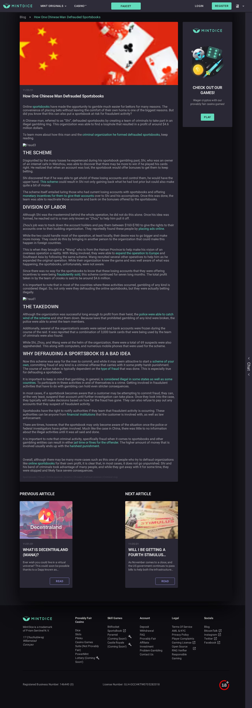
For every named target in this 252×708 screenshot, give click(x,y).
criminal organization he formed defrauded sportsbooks (121, 134)
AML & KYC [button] (179, 630)
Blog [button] (207, 626)
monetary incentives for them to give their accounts (58, 196)
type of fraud (110, 369)
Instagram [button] (210, 634)
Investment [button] (147, 646)
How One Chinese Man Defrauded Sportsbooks (67, 17)
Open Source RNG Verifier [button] (179, 648)
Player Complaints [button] (183, 638)
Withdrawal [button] (147, 630)
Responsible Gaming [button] (179, 656)
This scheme (49, 182)
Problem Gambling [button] (151, 650)
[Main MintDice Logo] (17, 6)
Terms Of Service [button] (182, 626)
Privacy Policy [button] (180, 634)
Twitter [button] (208, 638)
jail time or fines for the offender (96, 442)
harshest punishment (84, 446)
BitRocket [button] (113, 626)
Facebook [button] (210, 642)
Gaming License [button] (181, 642)
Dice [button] (77, 630)
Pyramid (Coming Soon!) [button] (117, 636)
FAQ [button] (142, 634)
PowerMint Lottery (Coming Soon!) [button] (85, 657)
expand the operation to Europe (137, 253)
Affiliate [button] (144, 642)
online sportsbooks (41, 463)
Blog (23, 17)
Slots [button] (78, 634)
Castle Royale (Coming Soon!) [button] (117, 644)
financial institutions (81, 414)
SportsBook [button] (114, 630)
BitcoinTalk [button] (211, 630)
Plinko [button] (79, 638)
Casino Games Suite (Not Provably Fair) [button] (87, 646)
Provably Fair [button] (148, 638)
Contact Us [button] (146, 654)
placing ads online (151, 229)
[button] (126, 6)
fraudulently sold (68, 274)
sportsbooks (41, 106)
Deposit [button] (144, 626)
